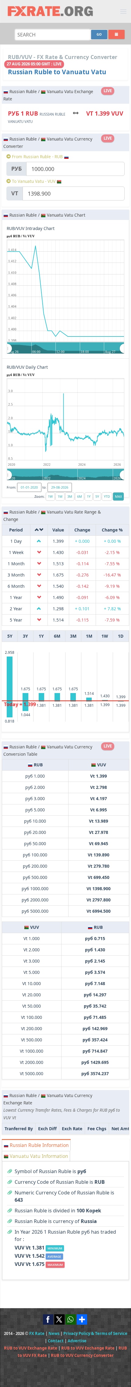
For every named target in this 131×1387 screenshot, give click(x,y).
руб (16, 168)
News (53, 1333)
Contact (56, 1340)
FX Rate (36, 1333)
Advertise (77, 1340)
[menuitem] (65, 348)
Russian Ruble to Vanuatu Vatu (57, 72)
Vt (14, 193)
